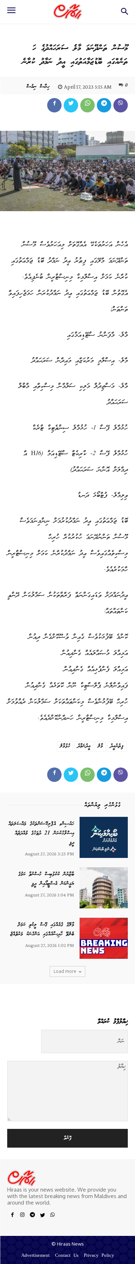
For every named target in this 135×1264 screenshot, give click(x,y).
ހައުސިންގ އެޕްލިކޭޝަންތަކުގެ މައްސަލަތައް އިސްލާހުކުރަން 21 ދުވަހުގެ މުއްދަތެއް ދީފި (41, 833)
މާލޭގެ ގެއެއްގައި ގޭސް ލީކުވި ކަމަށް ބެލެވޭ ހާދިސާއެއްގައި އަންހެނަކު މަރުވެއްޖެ (42, 930)
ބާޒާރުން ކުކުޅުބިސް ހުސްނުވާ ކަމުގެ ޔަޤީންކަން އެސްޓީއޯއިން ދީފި (46, 879)
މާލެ (100, 746)
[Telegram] (104, 105)
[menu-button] (11, 12)
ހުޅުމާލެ (65, 746)
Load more (65, 971)
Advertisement (35, 1255)
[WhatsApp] (87, 105)
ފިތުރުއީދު (116, 746)
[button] (124, 13)
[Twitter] (71, 105)
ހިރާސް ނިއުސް (38, 87)
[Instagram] (22, 1216)
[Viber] (120, 105)
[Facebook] (54, 105)
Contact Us (66, 1255)
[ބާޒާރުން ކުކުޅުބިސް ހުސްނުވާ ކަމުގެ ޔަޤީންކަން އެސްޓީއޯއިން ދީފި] (104, 887)
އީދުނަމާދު (83, 746)
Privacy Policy (99, 1255)
